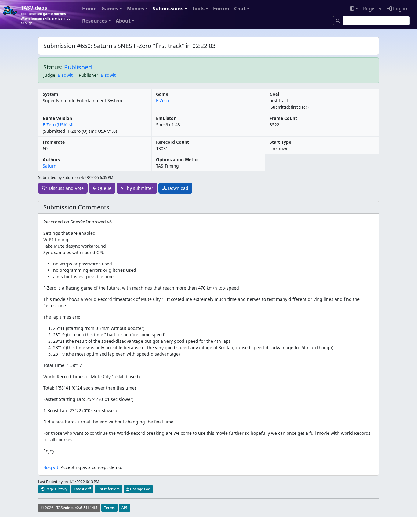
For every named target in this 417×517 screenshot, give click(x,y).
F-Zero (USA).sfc (58, 124)
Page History (56, 489)
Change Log (139, 489)
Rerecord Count (172, 142)
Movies (135, 8)
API (124, 507)
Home (89, 8)
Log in (399, 8)
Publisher (88, 75)
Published (78, 67)
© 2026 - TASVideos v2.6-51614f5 (69, 507)
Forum (221, 8)
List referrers (108, 489)
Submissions (168, 8)
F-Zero (162, 100)
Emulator (166, 118)
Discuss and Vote (66, 188)
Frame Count (283, 118)
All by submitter (137, 188)
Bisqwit (65, 75)
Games (109, 8)
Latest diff (82, 489)
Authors (51, 159)
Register (372, 8)
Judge (49, 75)
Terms (109, 507)
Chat (240, 8)
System (50, 94)
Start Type (280, 142)
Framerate (54, 142)
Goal (274, 94)
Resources (94, 20)
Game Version (57, 118)
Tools (198, 8)
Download (177, 188)
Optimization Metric (177, 159)
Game (162, 94)
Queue (103, 188)
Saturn (49, 166)
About (123, 20)
